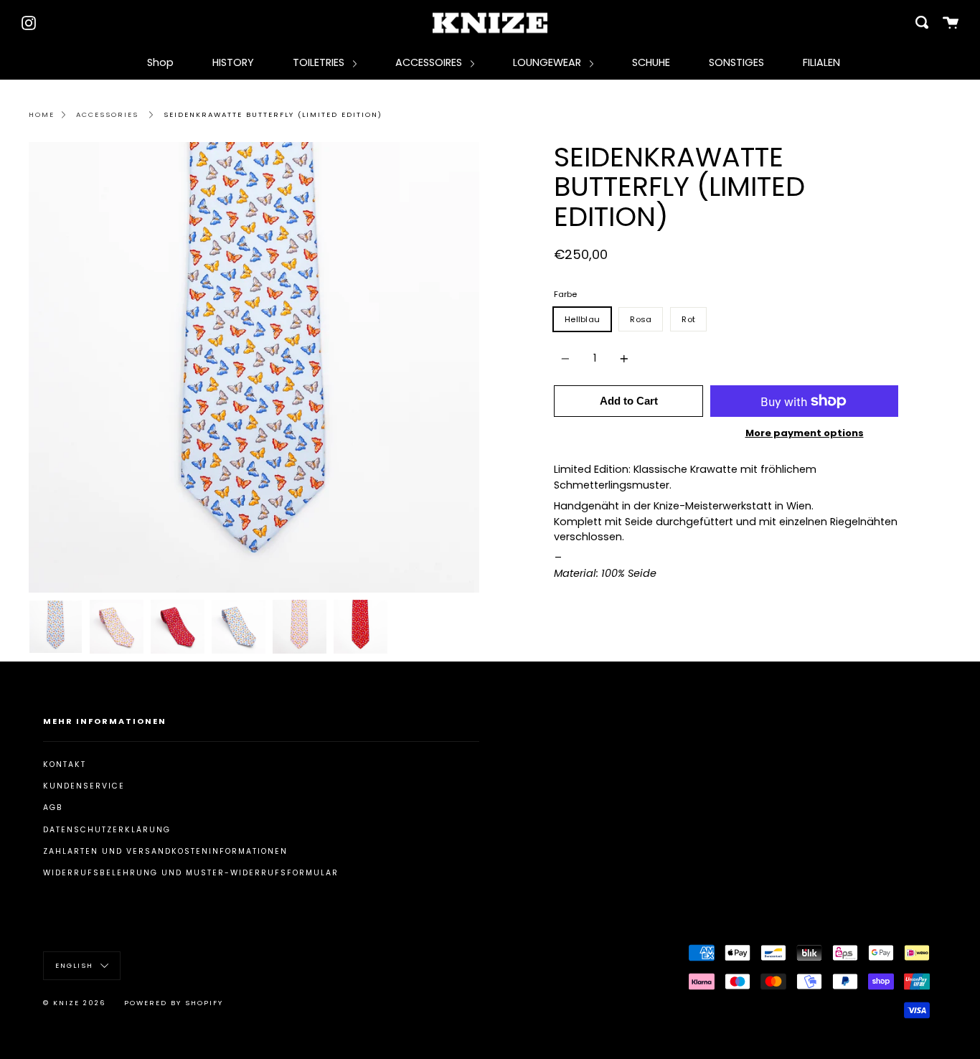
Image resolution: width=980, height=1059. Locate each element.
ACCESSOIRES (430, 62)
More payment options (804, 433)
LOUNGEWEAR (548, 62)
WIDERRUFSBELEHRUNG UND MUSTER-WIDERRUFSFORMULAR (191, 872)
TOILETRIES (320, 62)
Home (42, 114)
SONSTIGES (736, 62)
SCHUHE (651, 62)
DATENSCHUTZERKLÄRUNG (107, 829)
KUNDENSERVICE (84, 786)
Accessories (107, 114)
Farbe (565, 294)
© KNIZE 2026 (74, 1002)
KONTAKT (64, 764)
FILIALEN (821, 62)
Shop (160, 62)
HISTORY (233, 62)
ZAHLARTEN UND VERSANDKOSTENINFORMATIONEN (165, 851)
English (76, 965)
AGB (53, 807)
